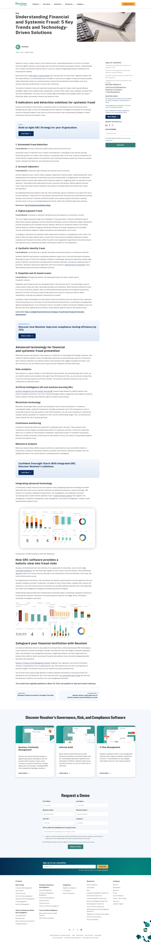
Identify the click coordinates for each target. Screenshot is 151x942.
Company (80, 4)
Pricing (115, 893)
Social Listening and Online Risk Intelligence (25, 911)
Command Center (44, 900)
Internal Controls (20, 893)
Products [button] (19, 881)
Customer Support (118, 904)
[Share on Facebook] (109, 125)
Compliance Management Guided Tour (97, 893)
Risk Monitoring (20, 918)
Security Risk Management (46, 898)
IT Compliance (67, 890)
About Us (115, 885)
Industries (57, 4)
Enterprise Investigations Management (46, 894)
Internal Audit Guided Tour (94, 895)
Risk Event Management (22, 904)
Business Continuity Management (25, 898)
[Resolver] (21, 4)
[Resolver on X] (77, 929)
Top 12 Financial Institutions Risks (38, 205)
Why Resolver (117, 887)
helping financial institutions (75, 265)
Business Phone (82, 810)
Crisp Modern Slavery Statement (72, 937)
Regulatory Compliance (113, 90)
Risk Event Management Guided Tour (97, 901)
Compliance (67, 885)
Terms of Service (77, 842)
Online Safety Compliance (46, 918)
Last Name (80, 801)
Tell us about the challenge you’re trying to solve (59, 827)
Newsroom (116, 890)
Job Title (46, 819)
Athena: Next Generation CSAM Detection (48, 914)
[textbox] (120, 133)
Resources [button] (90, 881)
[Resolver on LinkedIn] (69, 929)
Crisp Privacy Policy (58, 937)
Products (36, 4)
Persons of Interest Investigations (49, 906)
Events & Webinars (92, 885)
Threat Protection (44, 903)
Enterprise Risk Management (115, 87)
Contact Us (116, 901)
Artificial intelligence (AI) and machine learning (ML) (34, 391)
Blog (17, 13)
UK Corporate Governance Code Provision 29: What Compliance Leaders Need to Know (118, 100)
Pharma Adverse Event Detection (25, 921)
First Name (47, 801)
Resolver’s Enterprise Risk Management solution (33, 663)
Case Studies (90, 887)
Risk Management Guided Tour (95, 904)
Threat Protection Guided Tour (95, 906)
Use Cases (46, 4)
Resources (69, 4)
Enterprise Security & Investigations (46, 886)
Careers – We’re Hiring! (119, 898)
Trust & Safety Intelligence (48, 910)
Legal (73, 935)
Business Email (48, 810)
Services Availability (92, 919)
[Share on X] (113, 125)
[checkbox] (43, 836)
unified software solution (63, 496)
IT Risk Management (112, 92)
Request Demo (128, 4)
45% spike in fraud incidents (39, 76)
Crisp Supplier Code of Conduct (90, 937)
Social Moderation (21, 915)
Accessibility (98, 935)
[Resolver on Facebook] (73, 929)
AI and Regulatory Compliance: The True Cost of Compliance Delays (118, 106)
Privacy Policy (90, 842)
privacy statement (102, 870)
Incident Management (45, 890)
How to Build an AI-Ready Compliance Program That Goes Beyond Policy (117, 111)
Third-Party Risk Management (24, 896)
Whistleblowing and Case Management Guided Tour (98, 910)
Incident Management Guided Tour (96, 898)
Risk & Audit (20, 885)
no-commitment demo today (70, 675)
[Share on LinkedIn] (106, 125)
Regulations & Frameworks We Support (98, 914)
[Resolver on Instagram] (81, 929)
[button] (120, 145)
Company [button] (116, 881)
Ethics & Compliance (69, 893)
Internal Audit (19, 890)
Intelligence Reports (21, 923)
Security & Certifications (94, 917)
